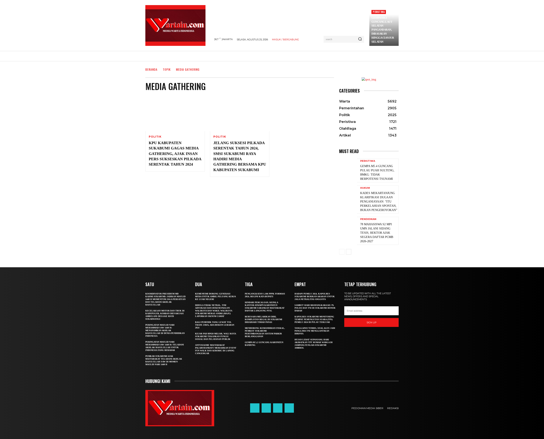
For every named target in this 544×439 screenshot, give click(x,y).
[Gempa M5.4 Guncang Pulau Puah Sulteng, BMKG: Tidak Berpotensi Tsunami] (348, 170)
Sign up (372, 322)
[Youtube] (289, 408)
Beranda (151, 69)
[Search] (360, 39)
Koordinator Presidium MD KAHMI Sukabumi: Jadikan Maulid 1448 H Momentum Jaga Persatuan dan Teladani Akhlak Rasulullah (165, 299)
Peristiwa (379, 12)
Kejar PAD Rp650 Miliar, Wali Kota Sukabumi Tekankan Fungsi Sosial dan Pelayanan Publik (215, 336)
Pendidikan (368, 219)
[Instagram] (266, 408)
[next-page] (348, 252)
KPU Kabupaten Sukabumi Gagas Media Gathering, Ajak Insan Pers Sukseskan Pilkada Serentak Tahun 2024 (175, 154)
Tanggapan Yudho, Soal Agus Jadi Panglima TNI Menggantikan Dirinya (315, 331)
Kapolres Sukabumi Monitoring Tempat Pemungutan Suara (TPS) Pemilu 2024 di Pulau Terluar (314, 319)
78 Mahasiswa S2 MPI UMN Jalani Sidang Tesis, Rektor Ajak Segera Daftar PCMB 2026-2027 (376, 233)
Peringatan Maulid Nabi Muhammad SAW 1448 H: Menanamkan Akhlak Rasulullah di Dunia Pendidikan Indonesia (165, 330)
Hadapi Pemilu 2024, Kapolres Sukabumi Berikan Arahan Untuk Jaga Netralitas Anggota (315, 296)
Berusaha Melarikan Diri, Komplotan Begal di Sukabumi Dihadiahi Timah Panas (263, 319)
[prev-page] (341, 252)
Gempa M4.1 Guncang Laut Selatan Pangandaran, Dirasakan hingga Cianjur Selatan (382, 29)
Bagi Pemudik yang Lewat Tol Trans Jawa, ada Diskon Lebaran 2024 (214, 325)
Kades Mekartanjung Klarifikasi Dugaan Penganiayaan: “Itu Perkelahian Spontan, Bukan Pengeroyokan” (378, 201)
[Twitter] (277, 408)
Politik (155, 136)
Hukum (365, 188)
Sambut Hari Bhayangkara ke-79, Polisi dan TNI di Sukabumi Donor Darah (315, 308)
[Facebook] (254, 408)
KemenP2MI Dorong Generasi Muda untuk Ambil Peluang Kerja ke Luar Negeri (215, 296)
